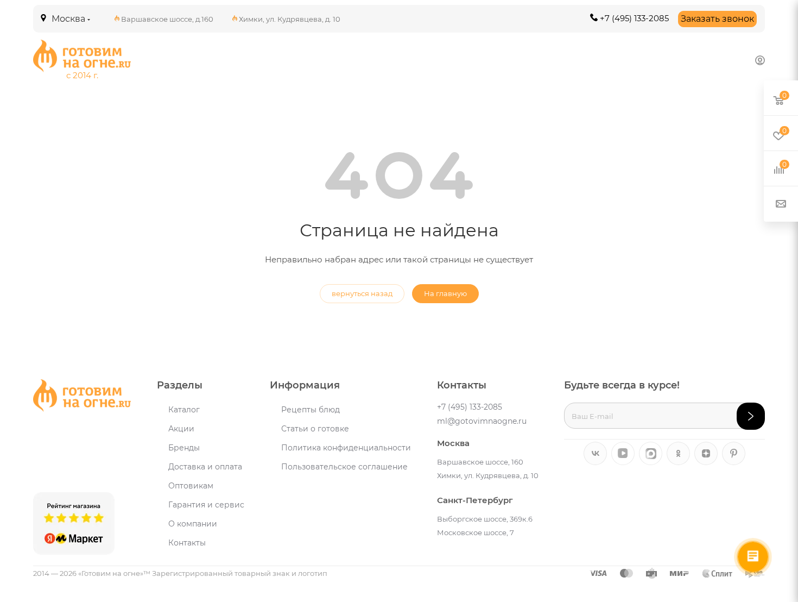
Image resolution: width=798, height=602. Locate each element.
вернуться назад (362, 293)
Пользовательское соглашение (344, 467)
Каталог (184, 410)
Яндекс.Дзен (706, 453)
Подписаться (751, 416)
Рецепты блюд (310, 410)
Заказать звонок (717, 19)
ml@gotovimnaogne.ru (482, 421)
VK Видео (623, 453)
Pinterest (733, 453)
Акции (181, 429)
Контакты (187, 543)
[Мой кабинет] (760, 60)
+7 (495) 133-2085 (634, 18)
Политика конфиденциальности (346, 448)
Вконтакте (595, 453)
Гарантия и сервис (206, 505)
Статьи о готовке (315, 429)
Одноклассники (678, 453)
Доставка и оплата (205, 467)
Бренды (184, 448)
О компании (192, 524)
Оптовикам (190, 486)
